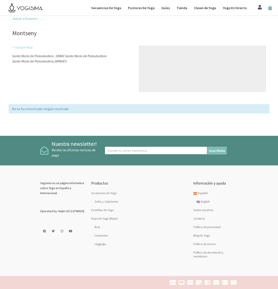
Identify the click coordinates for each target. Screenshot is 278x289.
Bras (97, 227)
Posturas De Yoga (141, 8)
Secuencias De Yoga (106, 8)
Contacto (199, 218)
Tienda (182, 8)
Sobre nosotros (203, 210)
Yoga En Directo (235, 8)
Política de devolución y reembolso (208, 254)
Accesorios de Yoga (103, 193)
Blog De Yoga (201, 235)
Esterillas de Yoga (102, 210)
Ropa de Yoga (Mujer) (104, 218)
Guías (165, 8)
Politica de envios (204, 244)
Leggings (100, 244)
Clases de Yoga (205, 8)
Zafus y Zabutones (106, 201)
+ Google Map (22, 47)
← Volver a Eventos (23, 19)
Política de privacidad (207, 227)
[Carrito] (270, 8)
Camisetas (101, 235)
